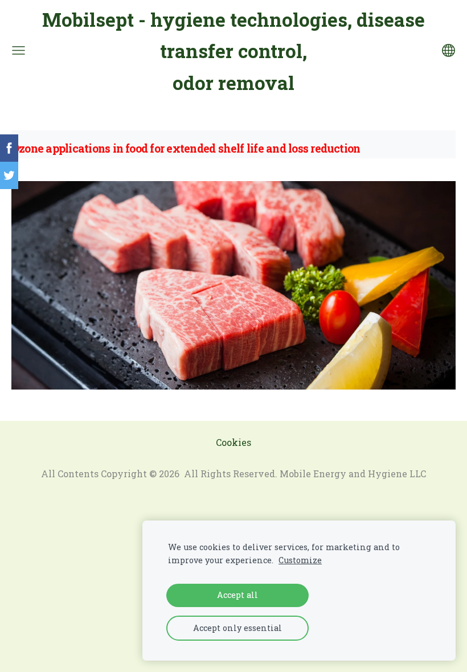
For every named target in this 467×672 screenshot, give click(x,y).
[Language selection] (448, 50)
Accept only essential (237, 627)
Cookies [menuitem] (233, 442)
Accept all (237, 594)
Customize (300, 560)
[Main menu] (18, 50)
